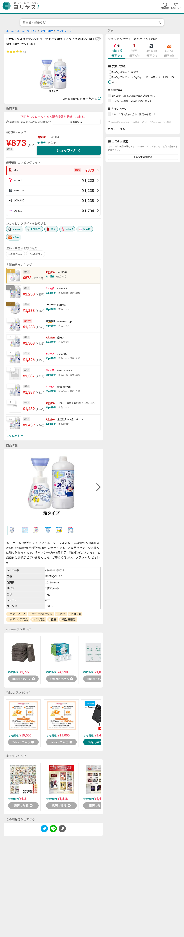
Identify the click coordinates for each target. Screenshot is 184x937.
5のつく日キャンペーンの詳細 (157, 122)
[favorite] (98, 39)
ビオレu (75, 613)
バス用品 (39, 619)
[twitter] (44, 829)
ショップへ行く (68, 150)
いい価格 (54, 137)
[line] (53, 829)
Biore (61, 613)
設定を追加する (144, 157)
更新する (77, 121)
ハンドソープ (64, 30)
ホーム (10, 30)
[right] (98, 487)
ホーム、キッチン (27, 30)
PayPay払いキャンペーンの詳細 (125, 122)
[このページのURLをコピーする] (62, 828)
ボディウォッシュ (41, 613)
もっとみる (13, 435)
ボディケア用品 (19, 619)
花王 (53, 619)
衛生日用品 (47, 30)
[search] (159, 22)
